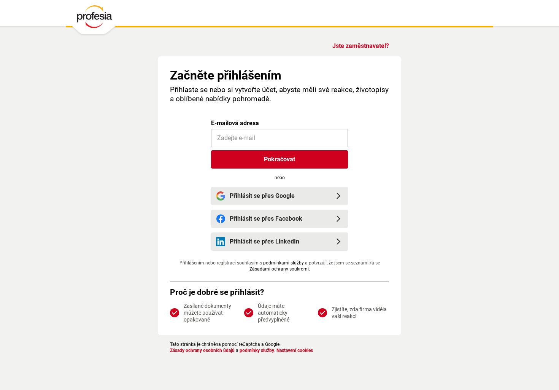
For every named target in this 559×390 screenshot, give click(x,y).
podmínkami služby (283, 263)
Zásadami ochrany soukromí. (279, 269)
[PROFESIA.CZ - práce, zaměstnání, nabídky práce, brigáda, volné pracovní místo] (94, 18)
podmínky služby (257, 350)
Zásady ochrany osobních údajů (202, 350)
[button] (279, 159)
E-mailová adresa (235, 123)
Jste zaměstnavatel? (360, 45)
